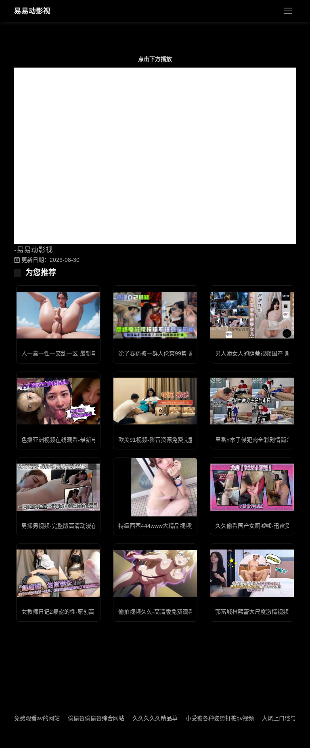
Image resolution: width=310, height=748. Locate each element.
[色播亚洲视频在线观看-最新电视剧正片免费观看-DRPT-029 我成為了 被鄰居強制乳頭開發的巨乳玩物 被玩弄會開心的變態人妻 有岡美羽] (58, 401)
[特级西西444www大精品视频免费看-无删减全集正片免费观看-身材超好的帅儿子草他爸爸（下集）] (155, 487)
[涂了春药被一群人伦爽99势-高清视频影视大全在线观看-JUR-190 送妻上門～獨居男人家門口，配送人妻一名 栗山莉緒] (155, 315)
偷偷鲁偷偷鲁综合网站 (83, 718)
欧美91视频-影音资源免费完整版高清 (165, 440)
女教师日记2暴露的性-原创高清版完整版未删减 (80, 611)
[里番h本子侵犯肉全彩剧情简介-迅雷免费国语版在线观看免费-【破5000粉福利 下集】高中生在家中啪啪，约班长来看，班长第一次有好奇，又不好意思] (252, 401)
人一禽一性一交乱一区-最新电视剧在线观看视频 (81, 353)
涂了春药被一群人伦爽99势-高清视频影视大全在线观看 (187, 353)
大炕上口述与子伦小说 (277, 718)
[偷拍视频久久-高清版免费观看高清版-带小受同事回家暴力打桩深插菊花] (155, 573)
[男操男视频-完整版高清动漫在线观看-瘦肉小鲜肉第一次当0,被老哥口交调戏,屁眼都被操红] (58, 487)
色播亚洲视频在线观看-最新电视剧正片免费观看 (81, 440)
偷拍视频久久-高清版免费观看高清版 (164, 611)
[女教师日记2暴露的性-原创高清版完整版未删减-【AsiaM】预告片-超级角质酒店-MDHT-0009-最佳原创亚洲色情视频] (58, 573)
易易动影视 (32, 11)
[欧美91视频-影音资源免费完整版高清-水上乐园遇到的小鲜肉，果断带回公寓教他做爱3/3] (155, 401)
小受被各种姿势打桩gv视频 (207, 718)
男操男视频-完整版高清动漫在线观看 (67, 525)
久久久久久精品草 (142, 718)
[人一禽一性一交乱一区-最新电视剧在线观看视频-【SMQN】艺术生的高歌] (58, 315)
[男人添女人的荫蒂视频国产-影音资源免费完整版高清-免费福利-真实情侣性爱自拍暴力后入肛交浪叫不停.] (252, 315)
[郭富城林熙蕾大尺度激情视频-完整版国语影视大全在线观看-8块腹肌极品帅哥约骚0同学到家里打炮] (252, 573)
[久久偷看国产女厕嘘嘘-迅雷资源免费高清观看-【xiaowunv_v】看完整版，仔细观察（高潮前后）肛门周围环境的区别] (252, 487)
